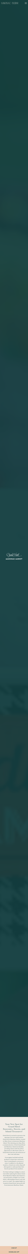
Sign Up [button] (14, 1248)
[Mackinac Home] (9, 3)
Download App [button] (14, 1252)
